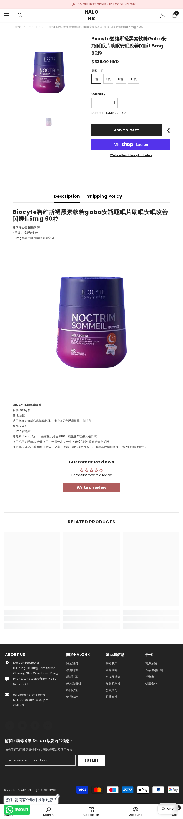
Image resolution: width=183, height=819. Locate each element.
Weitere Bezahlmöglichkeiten (131, 155)
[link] (32, 618)
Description (67, 196)
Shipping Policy (104, 196)
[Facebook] (9, 725)
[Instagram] (22, 725)
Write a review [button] (91, 487)
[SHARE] (166, 130)
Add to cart (127, 130)
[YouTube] (47, 725)
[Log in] (163, 15)
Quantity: (99, 94)
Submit (91, 760)
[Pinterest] (35, 725)
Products (33, 27)
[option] (48, 71)
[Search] (20, 15)
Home (17, 27)
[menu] (6, 15)
